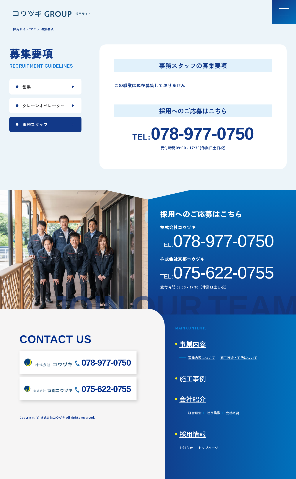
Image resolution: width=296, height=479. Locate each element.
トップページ (208, 448)
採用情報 (192, 434)
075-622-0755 (217, 272)
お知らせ (186, 448)
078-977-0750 (193, 133)
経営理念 (195, 413)
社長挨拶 (213, 413)
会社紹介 (192, 399)
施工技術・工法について (238, 358)
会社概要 (232, 413)
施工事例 (192, 378)
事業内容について (201, 358)
